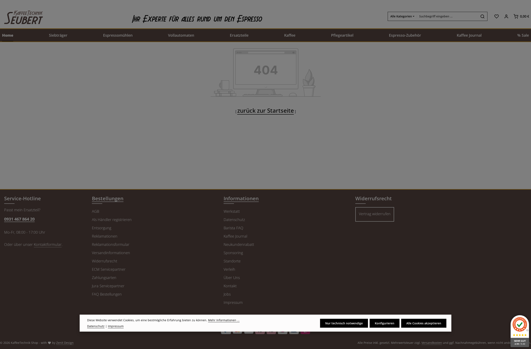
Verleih (229, 269)
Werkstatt (232, 211)
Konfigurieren (384, 323)
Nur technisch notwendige (344, 323)
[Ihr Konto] (506, 16)
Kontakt (230, 285)
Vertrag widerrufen (375, 213)
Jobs (227, 294)
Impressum (233, 302)
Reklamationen (104, 236)
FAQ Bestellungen (107, 294)
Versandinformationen (111, 252)
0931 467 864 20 (19, 219)
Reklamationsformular (110, 244)
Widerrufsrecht (104, 260)
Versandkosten (431, 343)
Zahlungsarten (104, 277)
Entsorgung (101, 227)
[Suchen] (482, 16)
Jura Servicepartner (108, 285)
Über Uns (232, 277)
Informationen (241, 198)
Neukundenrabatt (239, 244)
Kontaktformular (48, 244)
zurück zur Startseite (265, 110)
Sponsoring (233, 252)
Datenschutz (234, 219)
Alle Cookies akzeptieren (423, 323)
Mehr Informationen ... (224, 320)
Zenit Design (65, 343)
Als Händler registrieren (112, 219)
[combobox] (447, 16)
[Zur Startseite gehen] (21, 16)
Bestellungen (107, 198)
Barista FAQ (233, 227)
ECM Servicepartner (108, 269)
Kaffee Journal (235, 236)
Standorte (232, 260)
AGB (95, 211)
